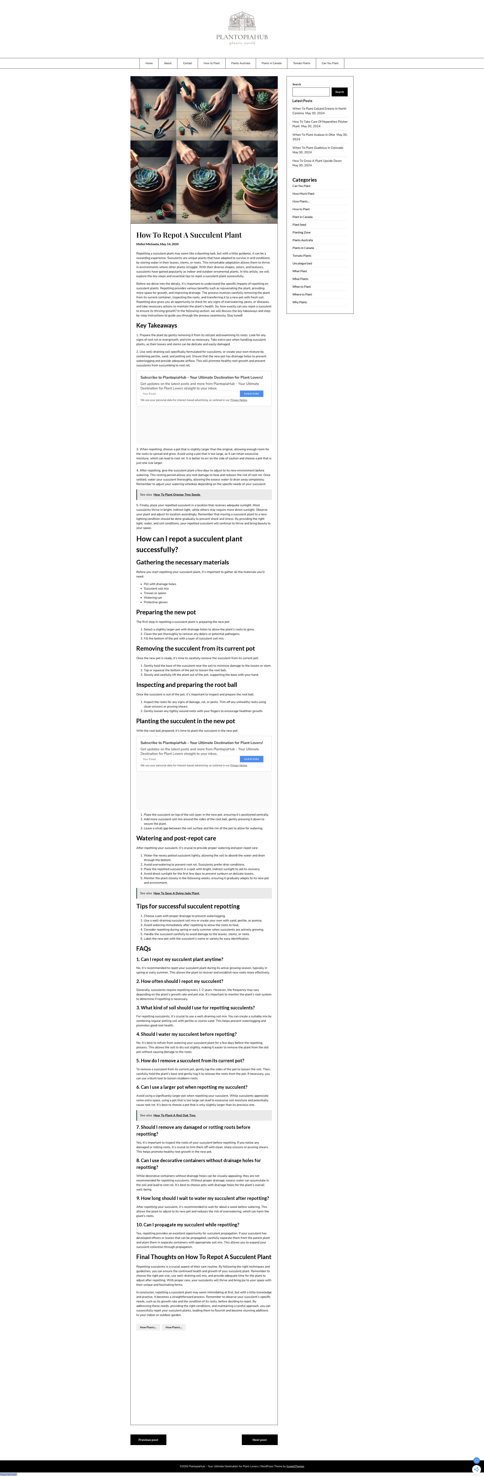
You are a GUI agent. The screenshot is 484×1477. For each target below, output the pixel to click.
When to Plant (301, 286)
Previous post (148, 1439)
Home (149, 63)
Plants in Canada (272, 63)
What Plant (299, 271)
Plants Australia (240, 63)
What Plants (300, 279)
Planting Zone (301, 232)
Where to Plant (302, 294)
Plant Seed (299, 224)
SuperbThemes (295, 1466)
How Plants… (301, 201)
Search (296, 84)
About (167, 63)
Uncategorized (302, 263)
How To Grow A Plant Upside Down (317, 161)
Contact (187, 63)
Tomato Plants (301, 63)
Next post (260, 1439)
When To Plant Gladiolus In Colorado (318, 148)
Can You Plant (330, 63)
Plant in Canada (302, 217)
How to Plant (212, 63)
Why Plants (299, 302)
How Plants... (148, 1327)
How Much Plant (303, 193)
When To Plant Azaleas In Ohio (314, 135)
